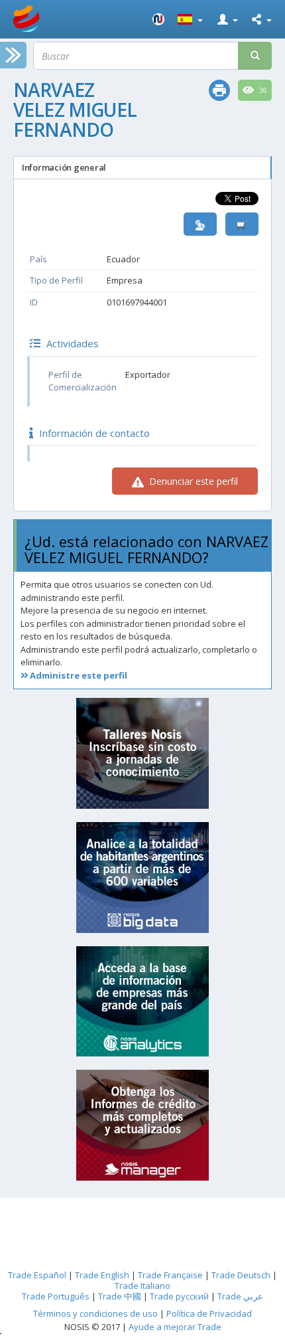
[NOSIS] (158, 19)
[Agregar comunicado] (241, 224)
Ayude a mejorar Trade (175, 1327)
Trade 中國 (119, 1296)
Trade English (102, 1275)
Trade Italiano (142, 1286)
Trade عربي (240, 1296)
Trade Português (55, 1296)
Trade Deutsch (240, 1275)
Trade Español (37, 1275)
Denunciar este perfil (192, 481)
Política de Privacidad (209, 1313)
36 (262, 90)
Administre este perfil (77, 675)
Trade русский (179, 1296)
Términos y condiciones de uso (95, 1313)
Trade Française (170, 1275)
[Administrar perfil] (200, 224)
